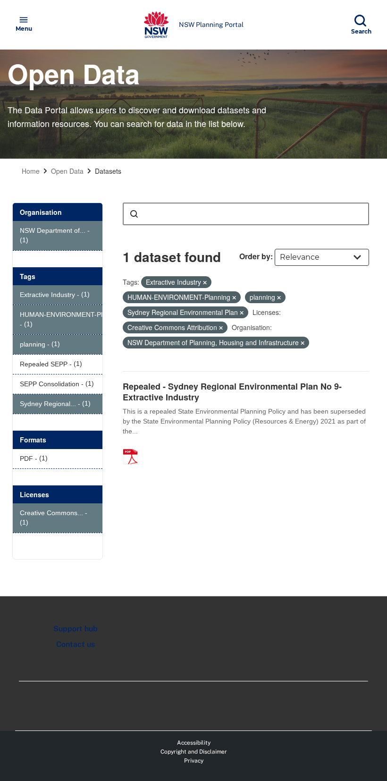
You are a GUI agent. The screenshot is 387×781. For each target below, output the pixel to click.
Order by (254, 256)
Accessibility (193, 742)
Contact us (75, 644)
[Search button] (134, 214)
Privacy (193, 760)
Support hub (75, 628)
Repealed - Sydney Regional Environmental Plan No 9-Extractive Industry (232, 391)
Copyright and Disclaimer (193, 751)
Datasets (108, 171)
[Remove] (205, 282)
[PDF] (133, 446)
